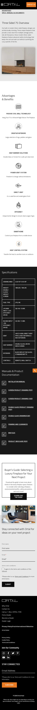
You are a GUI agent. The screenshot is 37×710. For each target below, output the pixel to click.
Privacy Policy (7, 626)
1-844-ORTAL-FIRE (14, 612)
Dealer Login (6, 621)
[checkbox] (18, 570)
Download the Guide (18, 496)
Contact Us (31, 5)
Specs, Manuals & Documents (13, 13)
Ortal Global (5, 630)
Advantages (6, 10)
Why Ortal (5, 606)
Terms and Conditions (21, 576)
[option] (18, 61)
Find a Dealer (6, 615)
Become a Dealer (8, 618)
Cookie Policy (6, 640)
